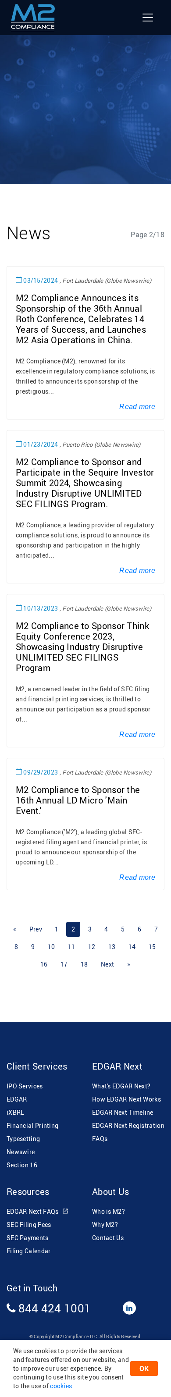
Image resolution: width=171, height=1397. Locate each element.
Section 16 (22, 1165)
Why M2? (105, 1224)
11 (71, 946)
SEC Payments (28, 1237)
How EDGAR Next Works (126, 1099)
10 (51, 946)
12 (92, 946)
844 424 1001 (53, 1308)
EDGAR (17, 1099)
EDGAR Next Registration (128, 1125)
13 (112, 946)
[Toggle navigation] (147, 17)
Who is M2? (108, 1211)
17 (64, 964)
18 (84, 964)
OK (144, 1368)
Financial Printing (32, 1125)
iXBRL (16, 1112)
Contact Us (108, 1237)
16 (44, 964)
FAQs (99, 1138)
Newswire (21, 1152)
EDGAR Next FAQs (33, 1211)
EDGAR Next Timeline (122, 1112)
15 (152, 946)
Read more (137, 406)
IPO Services (25, 1086)
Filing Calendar (29, 1251)
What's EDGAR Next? (121, 1086)
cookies (61, 1386)
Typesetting (23, 1138)
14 (132, 946)
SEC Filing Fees (29, 1224)
